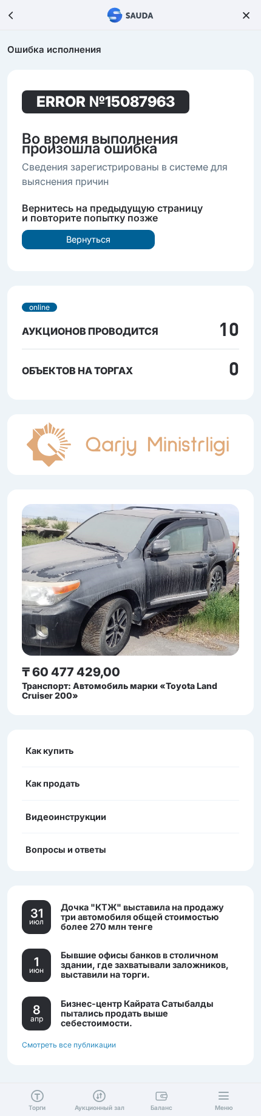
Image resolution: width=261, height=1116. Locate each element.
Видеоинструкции (65, 817)
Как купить (49, 750)
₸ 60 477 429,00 (71, 672)
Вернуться (88, 239)
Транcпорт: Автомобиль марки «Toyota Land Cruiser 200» (119, 691)
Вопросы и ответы (65, 849)
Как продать (52, 783)
